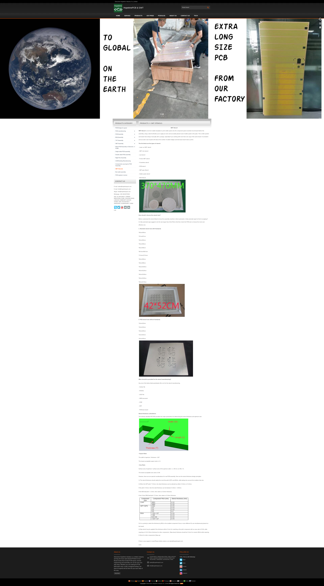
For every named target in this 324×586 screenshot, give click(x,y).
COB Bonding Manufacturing (123, 161)
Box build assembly (120, 172)
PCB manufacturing (120, 131)
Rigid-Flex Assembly (120, 157)
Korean (181, 581)
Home (118, 15)
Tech (196, 15)
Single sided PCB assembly (122, 151)
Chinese (132, 581)
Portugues (166, 581)
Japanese (174, 581)
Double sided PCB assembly (123, 154)
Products (138, 15)
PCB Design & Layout (121, 128)
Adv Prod (150, 15)
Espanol (146, 581)
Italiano (159, 581)
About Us (173, 15)
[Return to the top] (320, 28)
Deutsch (139, 581)
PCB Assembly (119, 134)
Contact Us (185, 15)
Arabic (187, 581)
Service (127, 15)
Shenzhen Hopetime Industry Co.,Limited (158, 583)
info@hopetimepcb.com (124, 189)
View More (117, 573)
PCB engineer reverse (121, 175)
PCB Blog (161, 15)
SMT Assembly (119, 143)
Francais (152, 581)
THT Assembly (119, 140)
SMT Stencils (156, 123)
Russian (193, 581)
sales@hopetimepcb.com (124, 186)
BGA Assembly (119, 137)
